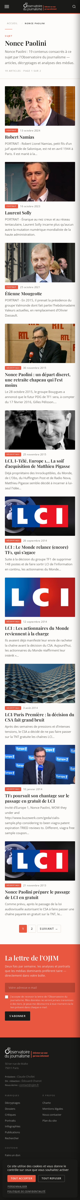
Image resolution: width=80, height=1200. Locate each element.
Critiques (10, 1114)
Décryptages (12, 1103)
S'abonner (17, 1016)
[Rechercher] (74, 6)
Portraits (10, 1120)
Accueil (12, 23)
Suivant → (49, 929)
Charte (46, 1103)
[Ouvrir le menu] (6, 6)
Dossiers (10, 1109)
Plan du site (49, 1120)
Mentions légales (52, 1109)
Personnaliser (17, 1186)
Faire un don (12, 1155)
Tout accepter (21, 1178)
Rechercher (12, 1138)
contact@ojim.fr (29, 1085)
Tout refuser (51, 1178)
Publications (12, 1132)
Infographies (12, 1126)
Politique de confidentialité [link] (26, 1191)
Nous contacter (51, 1114)
